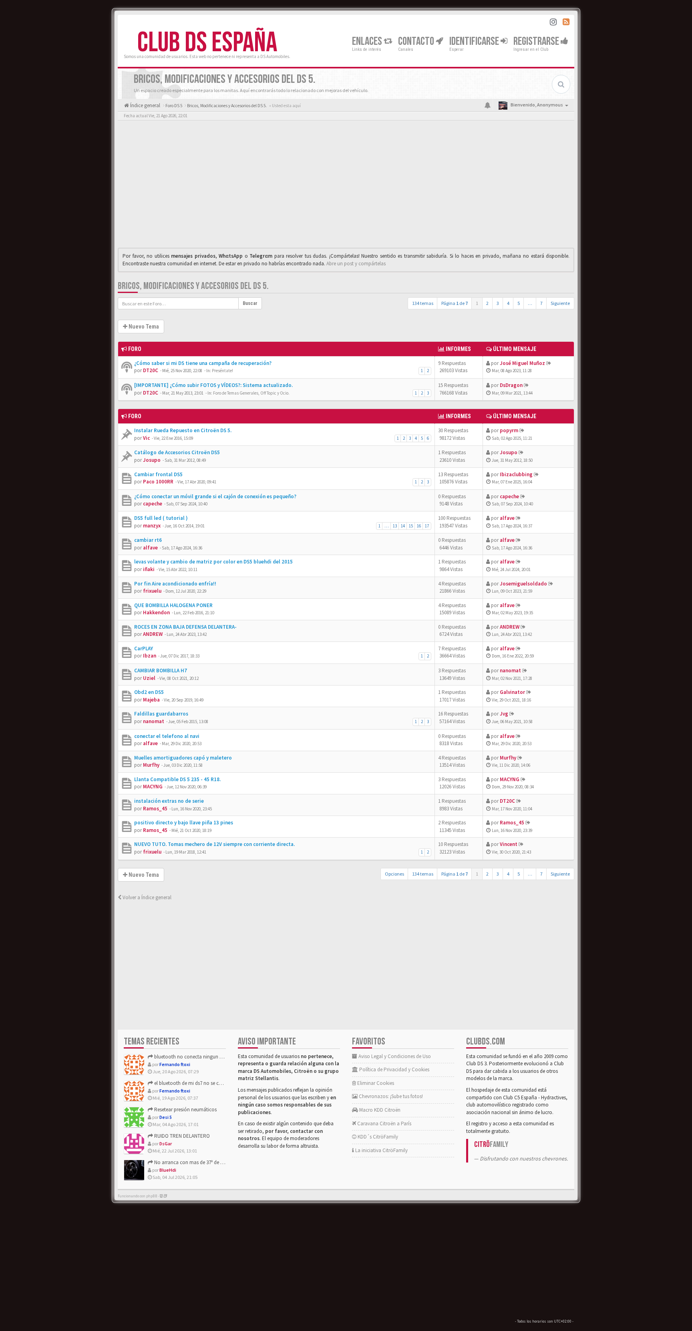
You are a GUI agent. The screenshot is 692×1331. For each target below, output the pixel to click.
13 (395, 526)
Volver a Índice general (146, 897)
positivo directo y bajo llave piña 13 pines (183, 822)
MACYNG (153, 786)
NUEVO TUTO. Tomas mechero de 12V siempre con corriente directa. (214, 844)
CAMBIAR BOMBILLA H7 (160, 670)
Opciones (394, 874)
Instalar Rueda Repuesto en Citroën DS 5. (182, 430)
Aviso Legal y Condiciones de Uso (394, 1056)
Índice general (144, 105)
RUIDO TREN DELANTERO (181, 1136)
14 (403, 526)
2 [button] (487, 303)
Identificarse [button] (475, 41)
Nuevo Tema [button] (143, 326)
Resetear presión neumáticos (185, 1109)
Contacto (417, 41)
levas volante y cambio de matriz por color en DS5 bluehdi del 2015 (213, 561)
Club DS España (207, 43)
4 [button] (508, 303)
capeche (152, 503)
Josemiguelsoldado (523, 583)
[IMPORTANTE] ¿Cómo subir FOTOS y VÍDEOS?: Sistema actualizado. (213, 385)
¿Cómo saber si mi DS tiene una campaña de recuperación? (203, 363)
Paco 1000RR (158, 481)
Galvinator (512, 692)
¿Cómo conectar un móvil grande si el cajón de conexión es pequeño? (215, 496)
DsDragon (511, 385)
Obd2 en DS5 (149, 692)
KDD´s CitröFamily (377, 1136)
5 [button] (518, 303)
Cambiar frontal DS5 (158, 474)
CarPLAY (143, 648)
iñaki (149, 569)
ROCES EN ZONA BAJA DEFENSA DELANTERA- (185, 626)
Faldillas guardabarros (161, 713)
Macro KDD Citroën (379, 1109)
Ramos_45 (155, 808)
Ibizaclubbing (516, 474)
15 (411, 526)
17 (427, 526)
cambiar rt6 (148, 540)
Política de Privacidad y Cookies (393, 1069)
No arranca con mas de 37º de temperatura (200, 1162)
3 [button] (498, 303)
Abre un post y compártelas (356, 263)
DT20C (150, 370)
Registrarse (537, 41)
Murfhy (151, 765)
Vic (146, 438)
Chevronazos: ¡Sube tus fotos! (390, 1096)
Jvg (504, 713)
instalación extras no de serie (169, 801)
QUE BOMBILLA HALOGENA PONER (173, 605)
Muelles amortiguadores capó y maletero (183, 757)
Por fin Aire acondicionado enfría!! (175, 583)
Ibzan (149, 655)
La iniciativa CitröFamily (381, 1150)
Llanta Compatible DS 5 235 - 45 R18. (177, 779)
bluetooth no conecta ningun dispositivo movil (205, 1056)
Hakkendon (156, 612)
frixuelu (152, 590)
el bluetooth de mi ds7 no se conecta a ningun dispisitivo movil (222, 1083)
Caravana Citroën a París (383, 1123)
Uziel (149, 678)
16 (419, 526)
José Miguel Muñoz (522, 363)
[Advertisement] (346, 186)
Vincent (508, 844)
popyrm (509, 430)
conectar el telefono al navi (166, 736)
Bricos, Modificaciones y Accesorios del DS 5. (193, 286)
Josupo (152, 460)
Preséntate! (222, 370)
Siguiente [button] (560, 303)
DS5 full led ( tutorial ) (161, 518)
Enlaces (368, 41)
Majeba (151, 699)
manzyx (152, 525)
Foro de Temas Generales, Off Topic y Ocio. (251, 393)
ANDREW (153, 634)
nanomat (510, 670)
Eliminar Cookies (375, 1083)
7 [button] (541, 303)
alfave (507, 518)
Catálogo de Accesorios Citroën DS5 (177, 452)
